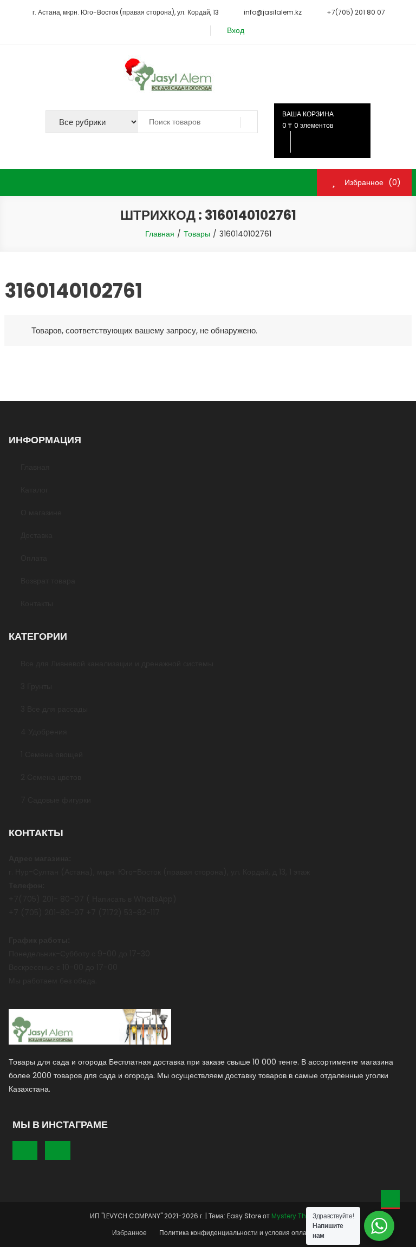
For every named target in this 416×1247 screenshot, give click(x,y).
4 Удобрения (44, 731)
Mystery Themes (297, 1215)
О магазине (41, 512)
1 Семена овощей (52, 754)
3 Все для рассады (54, 709)
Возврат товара (48, 580)
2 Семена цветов (51, 777)
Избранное (129, 1232)
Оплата (34, 558)
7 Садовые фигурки (56, 800)
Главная (35, 467)
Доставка (37, 535)
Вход (235, 30)
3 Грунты (36, 686)
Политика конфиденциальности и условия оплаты (237, 1232)
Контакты (37, 603)
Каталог (34, 489)
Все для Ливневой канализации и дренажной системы (117, 663)
